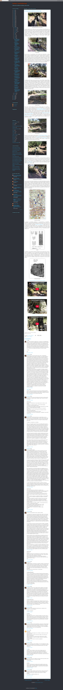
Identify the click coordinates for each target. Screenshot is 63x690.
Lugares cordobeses (29, 336)
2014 (14, 24)
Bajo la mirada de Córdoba (17, 175)
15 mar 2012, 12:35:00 (30, 400)
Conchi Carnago (15, 181)
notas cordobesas (19, 3)
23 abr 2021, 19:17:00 (30, 675)
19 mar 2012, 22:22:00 (30, 509)
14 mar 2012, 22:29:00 (30, 352)
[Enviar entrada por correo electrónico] (35, 335)
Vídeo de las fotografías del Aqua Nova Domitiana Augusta (37, 280)
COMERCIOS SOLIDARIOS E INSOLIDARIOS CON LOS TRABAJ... (16, 44)
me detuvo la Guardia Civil (39, 224)
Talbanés (28, 389)
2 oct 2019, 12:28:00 (29, 647)
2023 (14, 13)
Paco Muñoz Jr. (15, 104)
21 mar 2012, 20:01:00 (30, 570)
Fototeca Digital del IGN (15, 156)
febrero (15, 93)
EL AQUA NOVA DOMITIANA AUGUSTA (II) (16, 69)
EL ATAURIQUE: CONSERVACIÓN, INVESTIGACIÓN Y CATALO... (17, 65)
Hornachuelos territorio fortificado (17, 184)
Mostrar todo (21, 209)
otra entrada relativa (44, 137)
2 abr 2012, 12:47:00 (29, 605)
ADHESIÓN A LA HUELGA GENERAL (17, 47)
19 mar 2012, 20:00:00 (30, 414)
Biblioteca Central (14, 151)
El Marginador (15, 194)
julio (14, 33)
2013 (14, 25)
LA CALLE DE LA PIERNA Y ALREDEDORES (16, 80)
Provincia (13, 139)
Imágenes (13, 131)
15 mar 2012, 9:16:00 (29, 394)
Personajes (14, 138)
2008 (14, 99)
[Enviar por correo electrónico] (37, 335)
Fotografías (14, 127)
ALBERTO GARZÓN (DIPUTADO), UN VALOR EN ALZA (16, 74)
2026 (14, 10)
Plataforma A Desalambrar (15, 166)
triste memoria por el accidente (41, 109)
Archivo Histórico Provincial (16, 147)
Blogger (36, 688)
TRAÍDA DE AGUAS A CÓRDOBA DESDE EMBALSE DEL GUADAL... (17, 90)
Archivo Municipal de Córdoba (16, 148)
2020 (14, 17)
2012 (14, 26)
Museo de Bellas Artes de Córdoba (17, 160)
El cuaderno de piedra (16, 187)
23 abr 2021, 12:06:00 (30, 661)
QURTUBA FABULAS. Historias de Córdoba (16, 206)
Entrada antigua (47, 680)
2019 (14, 18)
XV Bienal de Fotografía (15, 142)
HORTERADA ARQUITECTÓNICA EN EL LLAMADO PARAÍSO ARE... (17, 82)
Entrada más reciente (28, 680)
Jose (27, 649)
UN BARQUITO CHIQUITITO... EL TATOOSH (17, 56)
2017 (14, 20)
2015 (14, 23)
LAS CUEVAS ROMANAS (16, 85)
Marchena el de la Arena (28, 115)
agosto (15, 32)
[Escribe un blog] (38, 335)
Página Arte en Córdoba (15, 163)
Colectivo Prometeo (16, 178)
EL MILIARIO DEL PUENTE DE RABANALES (16, 88)
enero (15, 94)
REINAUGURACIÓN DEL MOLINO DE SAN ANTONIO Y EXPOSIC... (16, 40)
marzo (15, 38)
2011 (14, 95)
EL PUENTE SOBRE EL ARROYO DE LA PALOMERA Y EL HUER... (17, 62)
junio (15, 34)
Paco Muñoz (28, 354)
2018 (14, 19)
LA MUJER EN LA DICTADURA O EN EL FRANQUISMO (17, 77)
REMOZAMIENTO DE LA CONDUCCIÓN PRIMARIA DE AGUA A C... (17, 71)
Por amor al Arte (15, 203)
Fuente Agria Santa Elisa (15, 128)
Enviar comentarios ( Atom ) (39, 682)
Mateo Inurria (14, 135)
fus (27, 340)
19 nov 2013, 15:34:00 (30, 628)
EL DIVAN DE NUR (16, 190)
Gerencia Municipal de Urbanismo (16, 157)
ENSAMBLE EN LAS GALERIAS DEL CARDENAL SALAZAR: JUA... (17, 59)
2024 (14, 12)
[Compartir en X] (39, 335)
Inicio (38, 680)
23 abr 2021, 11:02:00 (30, 655)
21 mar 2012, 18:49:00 (30, 559)
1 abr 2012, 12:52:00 (29, 584)
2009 (14, 98)
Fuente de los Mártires (40, 108)
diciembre (15, 27)
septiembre (15, 31)
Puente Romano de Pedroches (43, 135)
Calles (13, 124)
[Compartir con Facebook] (40, 335)
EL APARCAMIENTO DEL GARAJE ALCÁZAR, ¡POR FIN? (17, 49)
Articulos (13, 123)
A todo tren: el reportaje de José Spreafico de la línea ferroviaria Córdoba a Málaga (17, 196)
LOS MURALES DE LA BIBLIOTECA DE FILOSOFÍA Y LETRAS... (17, 53)
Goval (13, 130)
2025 (14, 11)
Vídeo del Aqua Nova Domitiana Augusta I (37, 297)
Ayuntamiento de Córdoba (15, 150)
